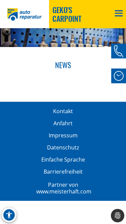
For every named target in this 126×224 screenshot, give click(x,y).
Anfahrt (63, 123)
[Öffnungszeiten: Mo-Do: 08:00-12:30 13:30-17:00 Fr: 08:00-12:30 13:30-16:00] (118, 76)
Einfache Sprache (63, 159)
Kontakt (63, 111)
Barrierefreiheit (63, 171)
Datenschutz (63, 147)
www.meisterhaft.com (63, 191)
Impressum (63, 135)
